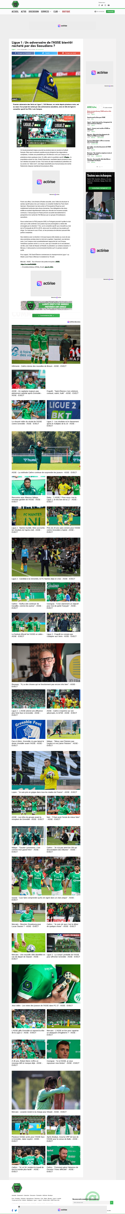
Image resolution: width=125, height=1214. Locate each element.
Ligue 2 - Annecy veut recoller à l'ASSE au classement (98, 129)
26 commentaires (40, 49)
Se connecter (99, 12)
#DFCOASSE (101, 137)
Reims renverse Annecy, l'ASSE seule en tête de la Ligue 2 (99, 111)
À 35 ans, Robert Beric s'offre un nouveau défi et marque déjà (98, 141)
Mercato (93, 137)
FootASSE (33, 1203)
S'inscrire (110, 11)
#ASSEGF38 (99, 156)
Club (42, 1198)
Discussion (34, 11)
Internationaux (30, 1198)
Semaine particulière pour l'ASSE (96, 117)
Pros (92, 119)
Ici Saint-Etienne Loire (24, 1203)
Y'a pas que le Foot (16, 1200)
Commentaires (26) (46, 316)
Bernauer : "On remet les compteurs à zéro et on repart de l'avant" (99, 153)
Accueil (15, 11)
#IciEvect (45, 1195)
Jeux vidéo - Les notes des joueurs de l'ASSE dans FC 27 (99, 147)
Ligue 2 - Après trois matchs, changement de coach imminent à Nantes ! (99, 122)
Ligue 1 (14, 49)
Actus (23, 11)
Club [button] (57, 11)
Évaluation (39, 1195)
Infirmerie (23, 1198)
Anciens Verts (94, 143)
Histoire (24, 1200)
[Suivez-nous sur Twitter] (16, 1211)
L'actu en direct (107, 107)
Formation (17, 1198)
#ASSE (57, 261)
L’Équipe (66, 157)
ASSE (43, 1203)
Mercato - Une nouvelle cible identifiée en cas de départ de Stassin (98, 159)
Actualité (14, 1195)
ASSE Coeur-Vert (55, 1200)
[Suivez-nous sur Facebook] (12, 1211)
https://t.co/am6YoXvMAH (28, 264)
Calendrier (26, 1195)
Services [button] (46, 11)
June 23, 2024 (49, 267)
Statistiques (30, 1200)
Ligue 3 (54, 1198)
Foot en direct (49, 1203)
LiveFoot (39, 1203)
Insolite (93, 150)
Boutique (66, 11)
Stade (45, 1198)
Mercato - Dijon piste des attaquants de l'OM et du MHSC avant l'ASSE (98, 135)
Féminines (37, 1198)
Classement (20, 1195)
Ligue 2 (93, 114)
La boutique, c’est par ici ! (100, 188)
